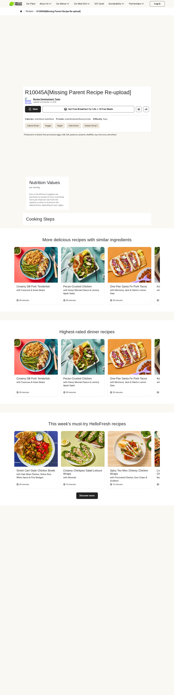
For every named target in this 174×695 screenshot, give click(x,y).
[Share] (146, 109)
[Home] (21, 11)
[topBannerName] (87, 23)
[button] (47, 182)
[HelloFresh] (15, 4)
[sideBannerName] (47, 156)
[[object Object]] (139, 109)
